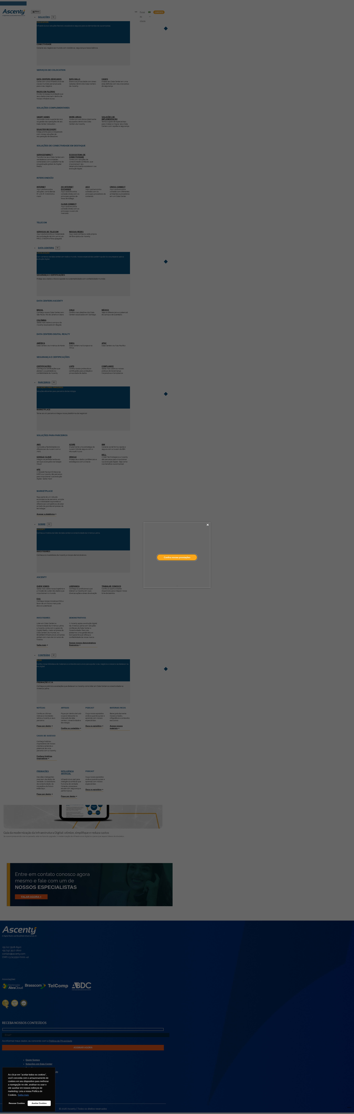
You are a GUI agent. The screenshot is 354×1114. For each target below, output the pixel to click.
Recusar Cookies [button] (17, 1103)
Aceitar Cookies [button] (39, 1103)
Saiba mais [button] (23, 1095)
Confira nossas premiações (177, 557)
